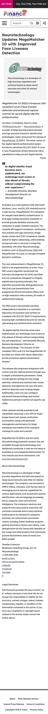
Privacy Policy (36, 709)
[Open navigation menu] (4, 23)
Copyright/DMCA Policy (16, 709)
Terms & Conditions (35, 704)
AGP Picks (6, 4)
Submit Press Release (14, 704)
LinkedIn (6, 565)
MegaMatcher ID (10, 140)
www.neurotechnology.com (15, 459)
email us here (8, 558)
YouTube (6, 572)
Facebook (7, 569)
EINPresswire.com (11, 126)
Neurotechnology (32, 126)
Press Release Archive (28, 698)
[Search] (32, 23)
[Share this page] (44, 23)
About (12, 698)
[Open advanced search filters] (37, 23)
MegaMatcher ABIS (28, 250)
